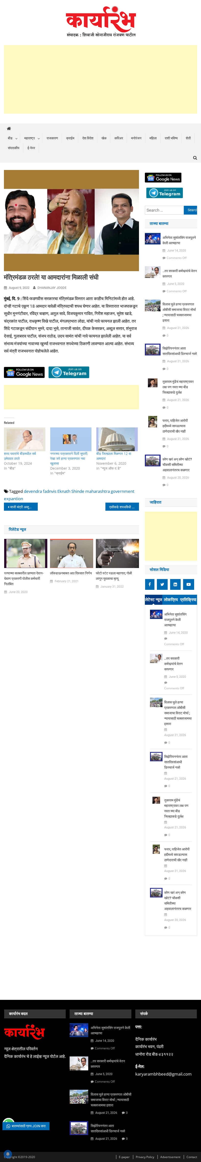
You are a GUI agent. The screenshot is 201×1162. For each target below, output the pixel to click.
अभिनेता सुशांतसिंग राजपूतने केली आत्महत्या (179, 240)
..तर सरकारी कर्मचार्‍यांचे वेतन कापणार (180, 273)
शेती (188, 138)
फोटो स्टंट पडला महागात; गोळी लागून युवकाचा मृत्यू (114, 576)
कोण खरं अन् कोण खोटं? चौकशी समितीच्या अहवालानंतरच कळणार (177, 464)
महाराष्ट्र (29, 138)
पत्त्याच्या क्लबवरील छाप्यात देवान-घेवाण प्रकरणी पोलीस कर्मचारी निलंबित (24, 578)
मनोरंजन (136, 138)
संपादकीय (13, 148)
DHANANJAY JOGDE (52, 288)
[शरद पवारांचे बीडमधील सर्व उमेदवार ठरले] (24, 439)
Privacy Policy (145, 1157)
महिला (153, 138)
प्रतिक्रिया (188, 599)
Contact (192, 1157)
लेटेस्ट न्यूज (153, 599)
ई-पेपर (31, 148)
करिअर (118, 138)
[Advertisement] (100, 79)
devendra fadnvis (40, 491)
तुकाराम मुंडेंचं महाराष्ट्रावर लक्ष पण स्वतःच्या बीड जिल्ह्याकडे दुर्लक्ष (178, 387)
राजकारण (52, 138)
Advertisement (170, 1157)
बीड (10, 138)
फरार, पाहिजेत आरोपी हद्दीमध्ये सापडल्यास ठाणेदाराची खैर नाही (175, 426)
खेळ (103, 138)
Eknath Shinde (70, 491)
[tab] (153, 600)
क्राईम (70, 138)
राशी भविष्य (171, 138)
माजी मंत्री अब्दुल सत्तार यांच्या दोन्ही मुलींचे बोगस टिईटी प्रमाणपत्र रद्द (24, 507)
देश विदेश (87, 138)
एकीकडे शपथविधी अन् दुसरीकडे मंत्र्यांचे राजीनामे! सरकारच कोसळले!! (124, 507)
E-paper (124, 1157)
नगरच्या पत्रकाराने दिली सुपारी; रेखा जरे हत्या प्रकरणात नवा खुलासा (69, 458)
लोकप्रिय (171, 599)
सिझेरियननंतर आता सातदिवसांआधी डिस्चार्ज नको (180, 351)
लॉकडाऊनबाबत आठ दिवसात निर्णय (71, 573)
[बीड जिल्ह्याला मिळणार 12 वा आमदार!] (117, 439)
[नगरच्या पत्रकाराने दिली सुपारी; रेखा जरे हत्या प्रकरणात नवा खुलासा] (70, 439)
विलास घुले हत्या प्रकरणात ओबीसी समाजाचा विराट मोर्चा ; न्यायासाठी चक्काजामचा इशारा (179, 312)
